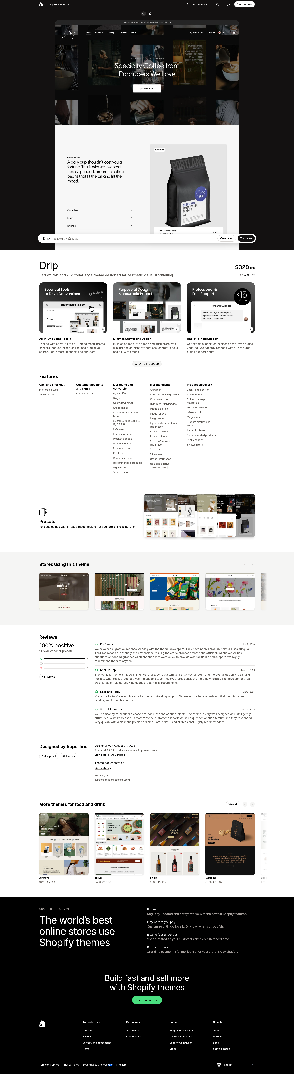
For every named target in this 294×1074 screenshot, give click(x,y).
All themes (68, 756)
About (216, 1030)
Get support (49, 756)
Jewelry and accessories (97, 1042)
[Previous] (245, 564)
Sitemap (121, 1064)
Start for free (244, 4)
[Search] (217, 4)
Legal (216, 1042)
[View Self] (199, 515)
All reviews (48, 676)
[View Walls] (161, 515)
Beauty (87, 1036)
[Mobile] (150, 13)
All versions (118, 754)
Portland (58, 275)
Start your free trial (147, 1000)
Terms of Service (49, 1064)
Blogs (173, 1048)
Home (86, 1048)
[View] (64, 592)
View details (102, 754)
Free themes (133, 1036)
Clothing (87, 1030)
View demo (226, 238)
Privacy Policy (71, 1064)
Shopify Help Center (181, 1030)
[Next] (252, 564)
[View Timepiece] (180, 515)
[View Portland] (218, 515)
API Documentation (181, 1036)
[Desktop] (143, 13)
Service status (221, 1048)
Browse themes (195, 4)
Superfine (249, 274)
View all (232, 804)
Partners (218, 1036)
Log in (227, 4)
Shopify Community (181, 1042)
